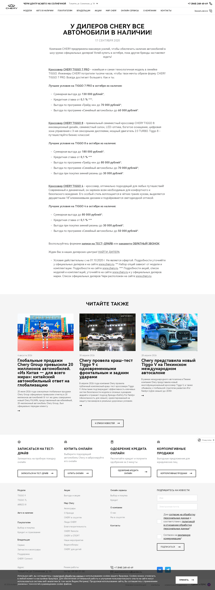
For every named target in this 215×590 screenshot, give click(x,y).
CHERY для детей (72, 549)
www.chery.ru (106, 264)
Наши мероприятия (73, 540)
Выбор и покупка (26, 528)
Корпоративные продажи (174, 473)
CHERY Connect (25, 558)
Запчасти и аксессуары (29, 549)
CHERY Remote (71, 531)
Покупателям (65, 11)
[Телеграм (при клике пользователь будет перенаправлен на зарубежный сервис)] (168, 570)
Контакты (166, 11)
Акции (98, 11)
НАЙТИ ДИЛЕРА (109, 251)
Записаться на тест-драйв (34, 473)
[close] (213, 440)
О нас (113, 513)
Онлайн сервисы (130, 11)
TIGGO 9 (22, 495)
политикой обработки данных (68, 576)
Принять (184, 580)
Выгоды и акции (72, 495)
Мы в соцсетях (117, 517)
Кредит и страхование (29, 532)
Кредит (114, 500)
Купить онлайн (76, 473)
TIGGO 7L (22, 500)
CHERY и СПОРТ (72, 535)
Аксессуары (70, 508)
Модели (27, 11)
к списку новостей (105, 423)
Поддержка (24, 554)
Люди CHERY (70, 522)
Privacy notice (206, 440)
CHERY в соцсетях (73, 517)
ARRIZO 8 (22, 504)
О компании (149, 11)
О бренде (69, 513)
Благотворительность (75, 526)
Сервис (21, 545)
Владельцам (83, 11)
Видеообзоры (71, 545)
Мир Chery (111, 11)
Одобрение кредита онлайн (128, 471)
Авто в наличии (44, 11)
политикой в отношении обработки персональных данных (179, 525)
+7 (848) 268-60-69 (123, 567)
